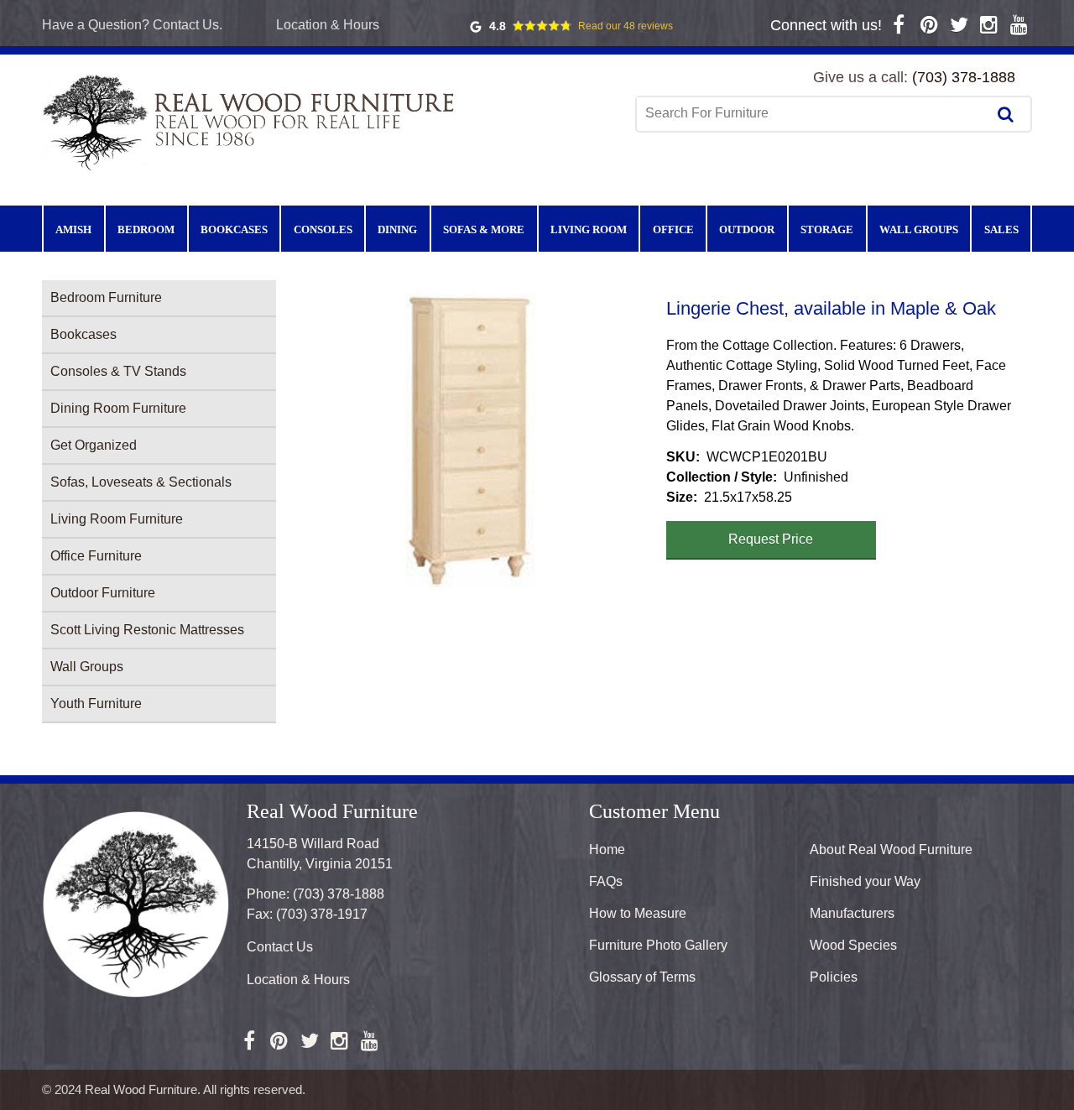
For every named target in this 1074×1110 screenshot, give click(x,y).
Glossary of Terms (642, 977)
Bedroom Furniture (106, 297)
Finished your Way (865, 881)
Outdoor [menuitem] (746, 229)
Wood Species (853, 945)
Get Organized (93, 445)
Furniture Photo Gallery (658, 945)
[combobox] (813, 113)
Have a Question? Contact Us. (132, 25)
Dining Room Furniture (118, 408)
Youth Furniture (96, 703)
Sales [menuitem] (1001, 229)
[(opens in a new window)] (899, 24)
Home (607, 849)
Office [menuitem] (673, 229)
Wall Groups (86, 666)
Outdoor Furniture (102, 593)
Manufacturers (852, 913)
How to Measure (637, 913)
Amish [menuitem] (73, 229)
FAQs (606, 881)
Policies (834, 977)
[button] (471, 440)
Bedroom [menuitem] (146, 229)
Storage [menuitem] (826, 229)
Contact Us (280, 947)
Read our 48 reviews (625, 26)
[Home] (251, 121)
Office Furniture (96, 556)
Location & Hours (327, 25)
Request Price (770, 539)
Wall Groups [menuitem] (918, 229)
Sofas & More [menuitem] (483, 229)
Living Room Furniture (116, 519)
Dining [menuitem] (397, 229)
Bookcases (83, 334)
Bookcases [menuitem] (234, 229)
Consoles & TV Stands (118, 371)
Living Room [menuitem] (588, 229)
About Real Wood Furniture (891, 849)
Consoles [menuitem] (323, 229)
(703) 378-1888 (963, 77)
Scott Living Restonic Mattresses (147, 630)
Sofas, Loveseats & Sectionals (141, 482)
